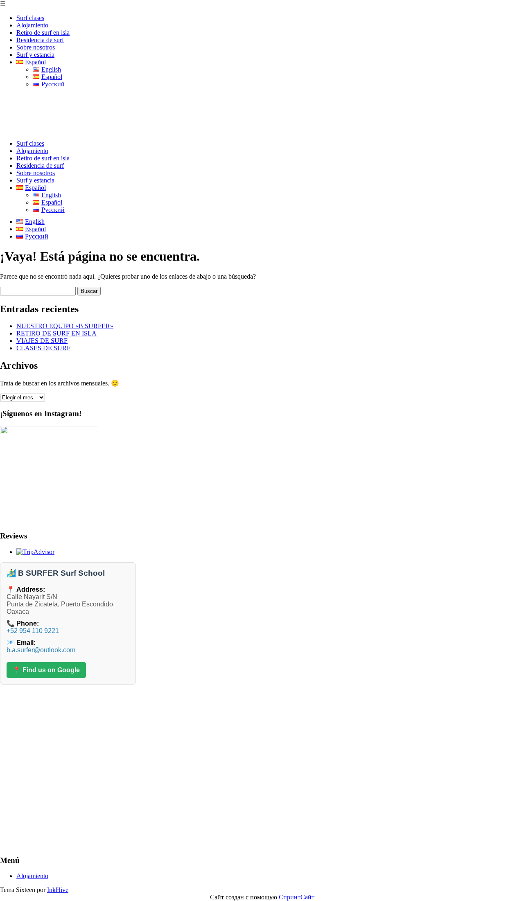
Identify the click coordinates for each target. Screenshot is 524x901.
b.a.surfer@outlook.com (41, 649)
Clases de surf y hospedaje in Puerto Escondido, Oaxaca (156, 104)
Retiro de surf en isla (43, 32)
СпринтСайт (296, 897)
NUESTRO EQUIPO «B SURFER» (64, 325)
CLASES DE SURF (43, 348)
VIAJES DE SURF (42, 340)
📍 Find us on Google (46, 670)
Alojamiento (32, 25)
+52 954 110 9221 (33, 630)
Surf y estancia (35, 54)
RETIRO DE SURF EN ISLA (56, 333)
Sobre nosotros (35, 47)
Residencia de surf (40, 39)
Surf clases (30, 17)
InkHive (57, 889)
